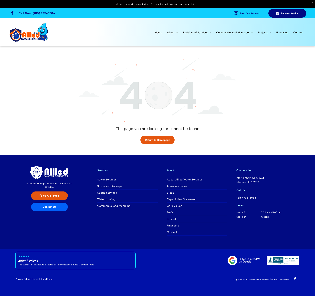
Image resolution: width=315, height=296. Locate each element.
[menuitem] (158, 32)
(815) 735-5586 (44, 13)
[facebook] (12, 13)
